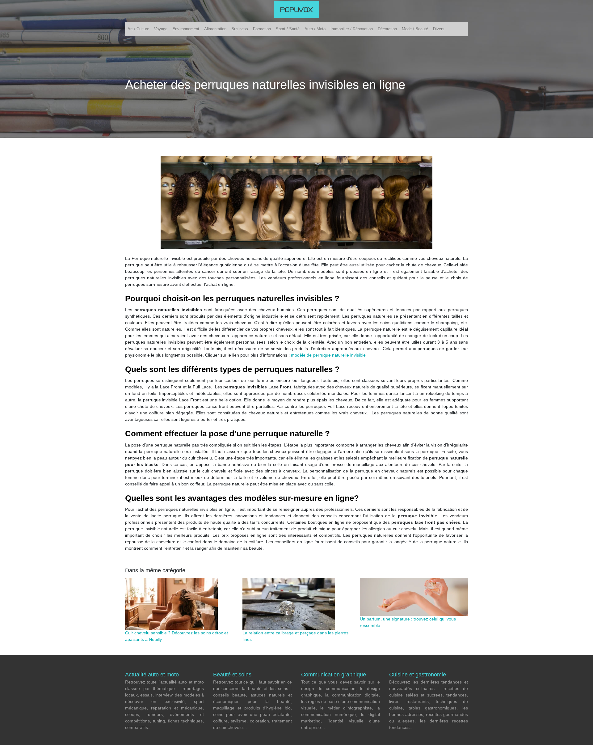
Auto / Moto (315, 29)
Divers (438, 29)
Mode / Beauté (415, 29)
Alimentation (215, 29)
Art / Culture (138, 29)
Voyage (160, 29)
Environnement (185, 29)
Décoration (387, 29)
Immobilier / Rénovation (351, 29)
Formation (262, 29)
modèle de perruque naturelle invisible (328, 355)
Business (239, 29)
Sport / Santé (288, 29)
